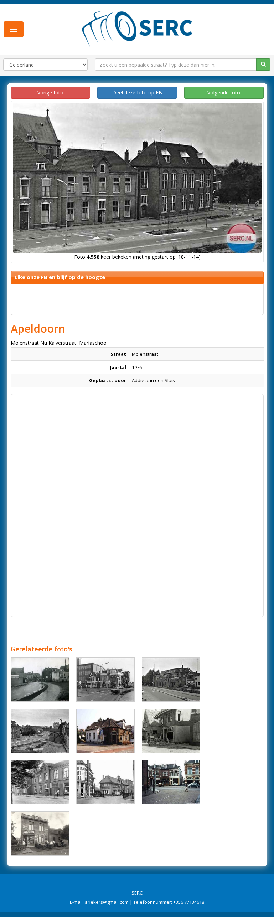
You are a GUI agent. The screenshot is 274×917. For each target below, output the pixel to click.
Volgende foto (223, 92)
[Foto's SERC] (137, 28)
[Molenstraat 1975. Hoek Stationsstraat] (105, 679)
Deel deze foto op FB (137, 92)
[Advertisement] (137, 448)
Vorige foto (50, 92)
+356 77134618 (188, 902)
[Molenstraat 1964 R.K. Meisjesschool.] (40, 782)
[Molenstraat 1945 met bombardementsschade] (171, 731)
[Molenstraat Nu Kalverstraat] (171, 679)
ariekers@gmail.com (107, 902)
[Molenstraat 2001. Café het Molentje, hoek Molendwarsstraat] (105, 731)
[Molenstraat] (40, 679)
